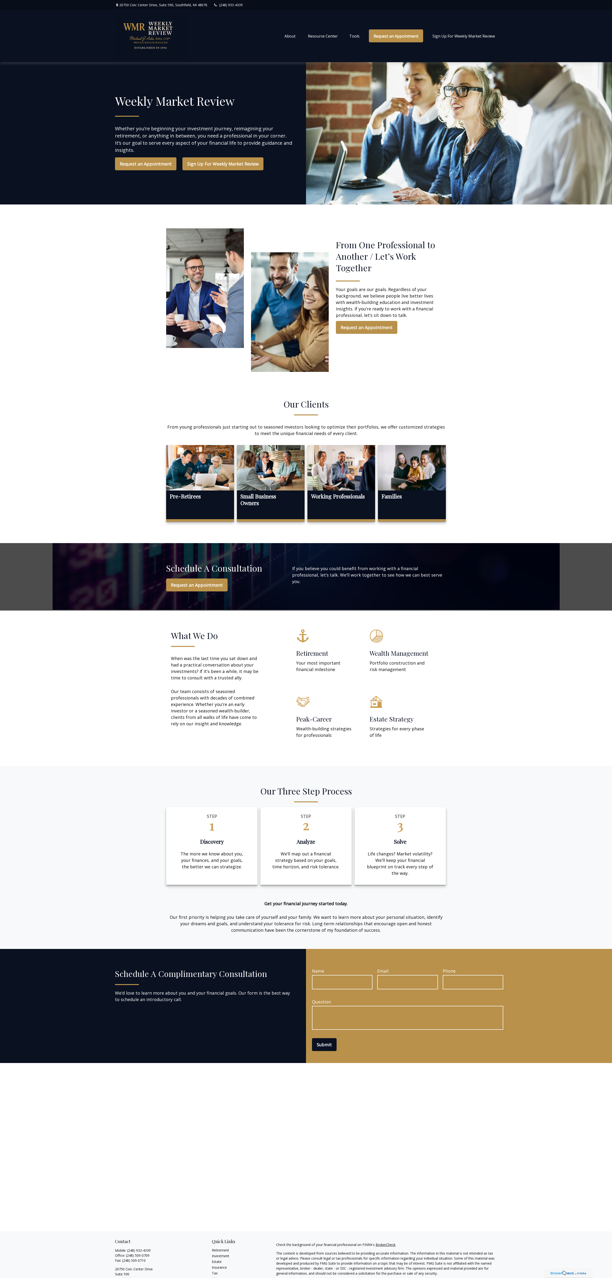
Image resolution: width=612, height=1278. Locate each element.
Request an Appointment (146, 164)
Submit (324, 1044)
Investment (220, 1256)
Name (318, 971)
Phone (449, 971)
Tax (215, 1273)
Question (321, 1002)
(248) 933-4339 (231, 5)
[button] (290, 36)
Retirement (220, 1250)
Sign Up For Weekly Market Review (223, 164)
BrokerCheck (385, 1244)
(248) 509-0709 (137, 1255)
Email (382, 971)
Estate (217, 1261)
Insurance (219, 1267)
